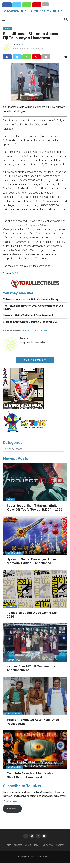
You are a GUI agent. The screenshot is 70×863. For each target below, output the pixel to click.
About (28, 845)
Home (8, 845)
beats (19, 44)
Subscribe (12, 808)
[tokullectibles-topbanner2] (35, 287)
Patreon (60, 845)
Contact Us (48, 845)
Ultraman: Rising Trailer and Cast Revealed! (28, 315)
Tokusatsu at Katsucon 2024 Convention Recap (31, 299)
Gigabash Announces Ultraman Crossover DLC (30, 321)
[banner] (23, 408)
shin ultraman (29, 331)
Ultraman (42, 331)
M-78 (15, 273)
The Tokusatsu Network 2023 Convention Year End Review (33, 307)
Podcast (18, 845)
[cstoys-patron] (26, 434)
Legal (37, 845)
